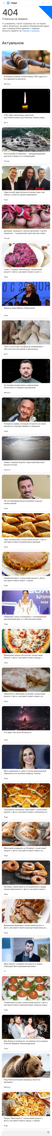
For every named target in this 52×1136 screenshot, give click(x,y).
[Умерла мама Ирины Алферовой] (26, 300)
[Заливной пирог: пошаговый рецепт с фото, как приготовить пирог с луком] (26, 570)
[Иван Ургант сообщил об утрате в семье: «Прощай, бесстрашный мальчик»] (26, 956)
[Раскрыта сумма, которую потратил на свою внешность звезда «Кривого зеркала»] (26, 416)
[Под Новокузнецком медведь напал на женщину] (26, 1071)
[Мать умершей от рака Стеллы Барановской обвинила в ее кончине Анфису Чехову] (26, 763)
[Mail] (8, 3)
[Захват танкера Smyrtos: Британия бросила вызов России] (26, 454)
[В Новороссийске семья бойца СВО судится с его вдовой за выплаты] (26, 68)
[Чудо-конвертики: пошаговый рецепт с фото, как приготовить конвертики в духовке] (26, 531)
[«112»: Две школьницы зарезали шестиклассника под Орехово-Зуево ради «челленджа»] (26, 107)
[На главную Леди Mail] (13, 3)
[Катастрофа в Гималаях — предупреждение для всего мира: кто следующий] (26, 145)
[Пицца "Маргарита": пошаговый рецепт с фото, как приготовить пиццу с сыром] (26, 1110)
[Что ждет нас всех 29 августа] (26, 724)
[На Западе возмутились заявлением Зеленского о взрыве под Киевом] (26, 377)
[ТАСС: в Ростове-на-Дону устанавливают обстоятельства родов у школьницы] (26, 338)
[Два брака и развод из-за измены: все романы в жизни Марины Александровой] (26, 1033)
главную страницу (30, 31)
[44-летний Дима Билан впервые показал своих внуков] (26, 493)
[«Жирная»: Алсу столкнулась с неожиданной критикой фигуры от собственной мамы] (26, 608)
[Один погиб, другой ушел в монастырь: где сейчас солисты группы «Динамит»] (26, 184)
